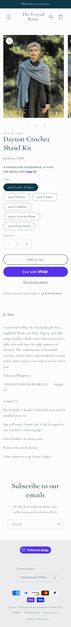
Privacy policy (51, 612)
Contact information (37, 619)
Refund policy (32, 612)
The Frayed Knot (27, 607)
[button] (8, 16)
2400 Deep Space (19, 226)
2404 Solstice (17, 197)
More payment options (35, 281)
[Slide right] (44, 125)
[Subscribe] (58, 524)
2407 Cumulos (17, 206)
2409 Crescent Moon (22, 216)
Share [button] (11, 314)
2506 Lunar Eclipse (21, 187)
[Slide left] (26, 125)
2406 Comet (45, 197)
